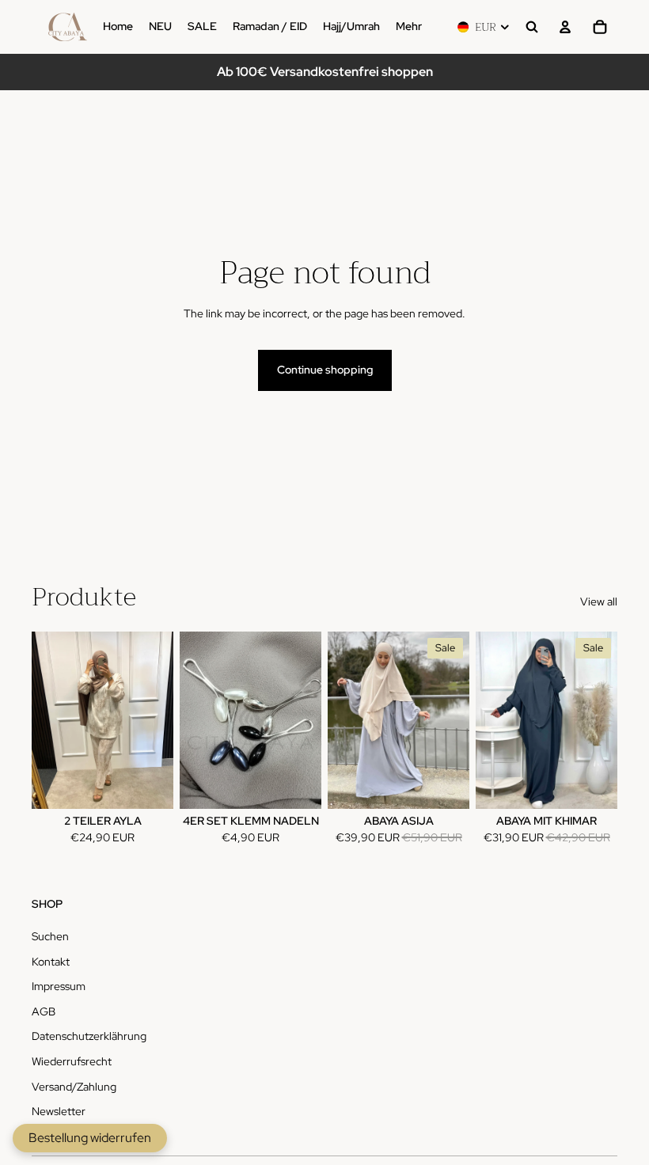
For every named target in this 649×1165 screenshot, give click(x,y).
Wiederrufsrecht (72, 1061)
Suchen (50, 936)
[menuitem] (409, 27)
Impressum (58, 986)
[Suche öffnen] (531, 26)
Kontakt (51, 961)
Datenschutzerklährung (89, 1036)
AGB (43, 1011)
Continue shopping (325, 369)
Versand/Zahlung (74, 1087)
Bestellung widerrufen (89, 1137)
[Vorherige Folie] (340, 719)
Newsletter (58, 1111)
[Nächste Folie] (457, 719)
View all (598, 601)
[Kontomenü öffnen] (565, 26)
